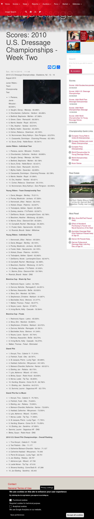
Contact (12, 484)
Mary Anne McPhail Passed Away (82, 219)
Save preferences (17, 515)
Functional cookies (20, 500)
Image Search (10, 12)
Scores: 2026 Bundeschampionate (81, 85)
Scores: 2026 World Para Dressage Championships (78, 100)
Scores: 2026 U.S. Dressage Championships (79, 92)
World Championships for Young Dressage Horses (81, 153)
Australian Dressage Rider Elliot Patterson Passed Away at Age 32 (82, 233)
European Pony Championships (77, 147)
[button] (71, 190)
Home (7, 4)
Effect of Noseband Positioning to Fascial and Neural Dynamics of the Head (82, 225)
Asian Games (77, 163)
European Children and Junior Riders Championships (82, 142)
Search (76, 71)
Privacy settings (47, 487)
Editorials (76, 4)
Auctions (46, 4)
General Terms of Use (19, 488)
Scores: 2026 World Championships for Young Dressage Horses (78, 118)
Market (66, 4)
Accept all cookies (75, 515)
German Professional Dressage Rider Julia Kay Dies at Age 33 (81, 244)
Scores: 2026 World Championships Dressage (78, 108)
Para (56, 4)
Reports (35, 4)
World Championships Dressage (79, 158)
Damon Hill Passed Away (81, 239)
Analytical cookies (20, 506)
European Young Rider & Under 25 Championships (81, 137)
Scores (16, 4)
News (25, 4)
